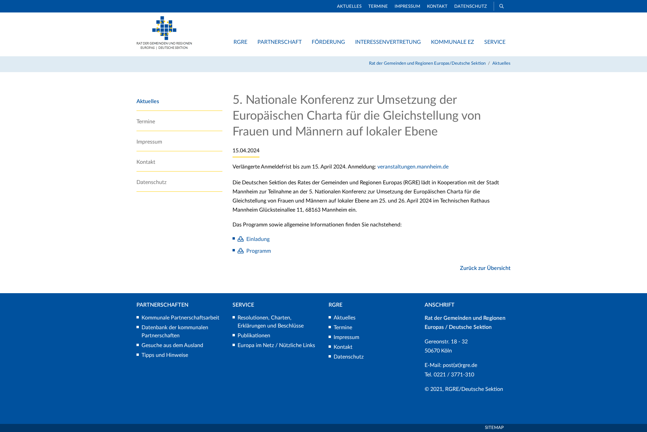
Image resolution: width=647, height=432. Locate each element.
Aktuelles (349, 6)
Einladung (258, 239)
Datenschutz (470, 6)
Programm (258, 251)
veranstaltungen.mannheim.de (413, 166)
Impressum (407, 6)
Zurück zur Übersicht (485, 268)
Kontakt (437, 6)
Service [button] (494, 42)
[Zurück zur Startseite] (164, 48)
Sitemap (494, 428)
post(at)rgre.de (460, 365)
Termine (378, 6)
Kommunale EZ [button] (452, 42)
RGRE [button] (240, 42)
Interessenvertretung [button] (388, 42)
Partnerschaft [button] (279, 42)
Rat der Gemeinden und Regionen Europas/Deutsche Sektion (427, 63)
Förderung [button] (328, 42)
